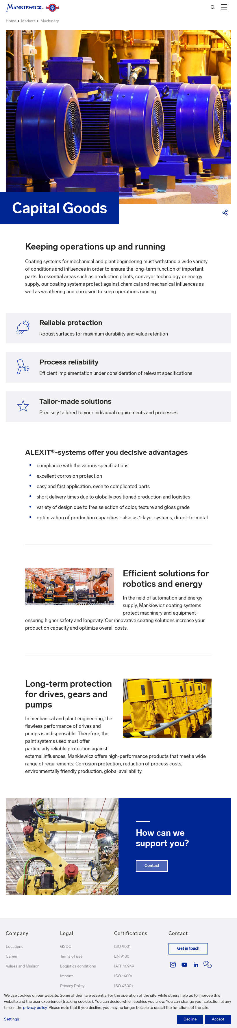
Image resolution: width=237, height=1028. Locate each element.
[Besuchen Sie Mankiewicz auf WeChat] (207, 964)
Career (11, 956)
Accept (218, 1019)
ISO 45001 (123, 985)
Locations (14, 946)
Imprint (66, 976)
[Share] (225, 212)
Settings (11, 1019)
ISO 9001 (122, 946)
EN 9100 (121, 956)
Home (11, 21)
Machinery (49, 21)
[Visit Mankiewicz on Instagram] (173, 964)
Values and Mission (23, 966)
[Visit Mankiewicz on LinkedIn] (196, 964)
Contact (152, 865)
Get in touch (188, 948)
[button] (224, 7)
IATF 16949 (124, 966)
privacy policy (35, 1007)
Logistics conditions (78, 966)
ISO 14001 (123, 976)
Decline (190, 1019)
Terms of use (71, 956)
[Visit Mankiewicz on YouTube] (184, 964)
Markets (28, 21)
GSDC (65, 946)
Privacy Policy (72, 985)
